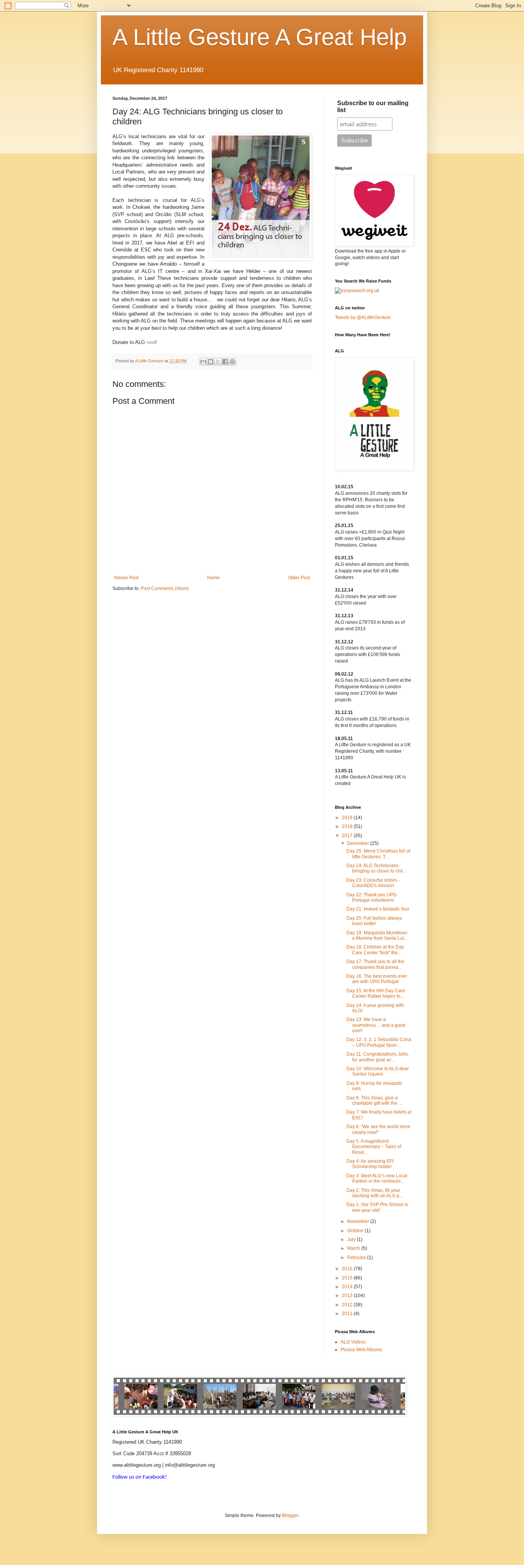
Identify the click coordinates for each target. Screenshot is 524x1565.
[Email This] (203, 361)
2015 (348, 1278)
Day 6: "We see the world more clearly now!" (378, 1129)
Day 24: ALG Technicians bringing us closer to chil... (376, 868)
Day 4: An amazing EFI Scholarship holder (370, 1163)
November (358, 1221)
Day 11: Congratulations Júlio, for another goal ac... (377, 1056)
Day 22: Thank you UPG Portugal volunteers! (371, 897)
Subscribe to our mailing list (373, 106)
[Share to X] (218, 361)
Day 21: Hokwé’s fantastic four (377, 909)
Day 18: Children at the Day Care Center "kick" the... (375, 949)
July (352, 1239)
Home (213, 577)
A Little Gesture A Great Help (259, 37)
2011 (348, 1313)
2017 (348, 835)
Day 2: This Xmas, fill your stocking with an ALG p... (374, 1193)
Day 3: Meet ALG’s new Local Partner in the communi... (376, 1178)
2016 (348, 1268)
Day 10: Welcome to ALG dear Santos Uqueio (377, 1071)
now (151, 342)
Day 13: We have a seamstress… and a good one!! (375, 1025)
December (358, 843)
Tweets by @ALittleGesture (363, 317)
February (357, 1257)
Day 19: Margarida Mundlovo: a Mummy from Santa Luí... (377, 935)
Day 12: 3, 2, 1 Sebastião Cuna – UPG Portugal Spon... (378, 1042)
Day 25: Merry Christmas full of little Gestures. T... (378, 853)
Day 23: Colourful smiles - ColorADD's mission (373, 883)
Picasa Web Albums (361, 1349)
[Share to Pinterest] (232, 361)
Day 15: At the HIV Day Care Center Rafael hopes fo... (375, 993)
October (356, 1230)
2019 (348, 817)
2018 (348, 826)
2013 (348, 1295)
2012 (348, 1304)
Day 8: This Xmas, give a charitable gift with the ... (374, 1100)
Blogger (290, 1515)
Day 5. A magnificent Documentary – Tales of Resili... (373, 1147)
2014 (348, 1286)
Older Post (299, 577)
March (354, 1248)
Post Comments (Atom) (165, 588)
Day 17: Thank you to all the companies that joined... (375, 964)
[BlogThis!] (210, 361)
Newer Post (126, 577)
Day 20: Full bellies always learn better (374, 921)
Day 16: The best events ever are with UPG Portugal (376, 978)
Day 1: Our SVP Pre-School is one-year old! (377, 1207)
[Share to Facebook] (225, 361)
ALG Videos (353, 1342)
